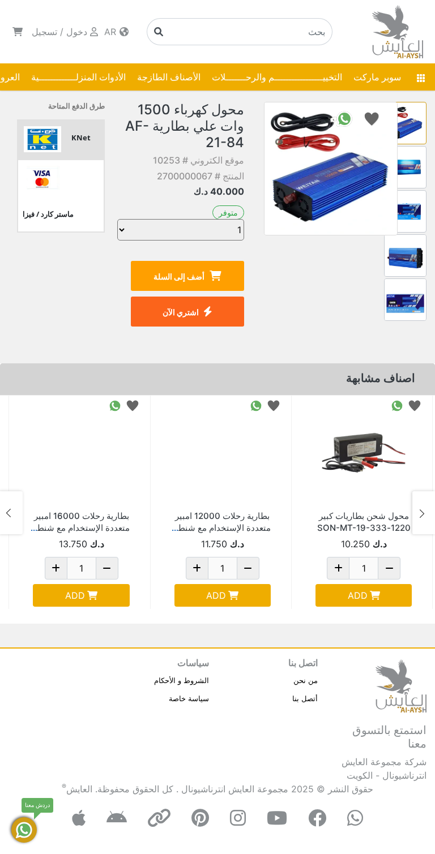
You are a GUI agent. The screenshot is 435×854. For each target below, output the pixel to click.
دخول (76, 31)
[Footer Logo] (401, 685)
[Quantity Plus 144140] (197, 568)
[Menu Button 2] (420, 76)
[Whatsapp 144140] (256, 405)
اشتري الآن (181, 312)
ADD (358, 595)
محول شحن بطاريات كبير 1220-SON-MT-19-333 (364, 521)
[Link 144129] (81, 453)
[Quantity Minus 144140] (248, 568)
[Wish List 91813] (414, 405)
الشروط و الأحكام (181, 680)
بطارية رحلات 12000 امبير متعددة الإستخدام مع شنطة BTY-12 (222, 527)
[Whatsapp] (355, 818)
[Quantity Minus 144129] (107, 568)
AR (111, 31)
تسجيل (44, 31)
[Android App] (116, 818)
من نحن (305, 680)
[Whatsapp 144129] (115, 405)
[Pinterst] (200, 818)
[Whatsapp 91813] (397, 405)
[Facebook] (317, 818)
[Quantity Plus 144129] (56, 568)
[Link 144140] (222, 453)
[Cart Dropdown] (17, 31)
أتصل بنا (305, 698)
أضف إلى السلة (178, 276)
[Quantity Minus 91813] (389, 568)
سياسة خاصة (189, 698)
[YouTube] (277, 818)
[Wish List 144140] (273, 405)
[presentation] (423, 512)
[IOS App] (79, 818)
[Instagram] (238, 818)
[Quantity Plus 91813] (338, 568)
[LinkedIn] (159, 818)
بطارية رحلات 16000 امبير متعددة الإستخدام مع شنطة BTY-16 (81, 527)
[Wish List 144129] (132, 405)
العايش (79, 789)
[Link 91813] (363, 453)
